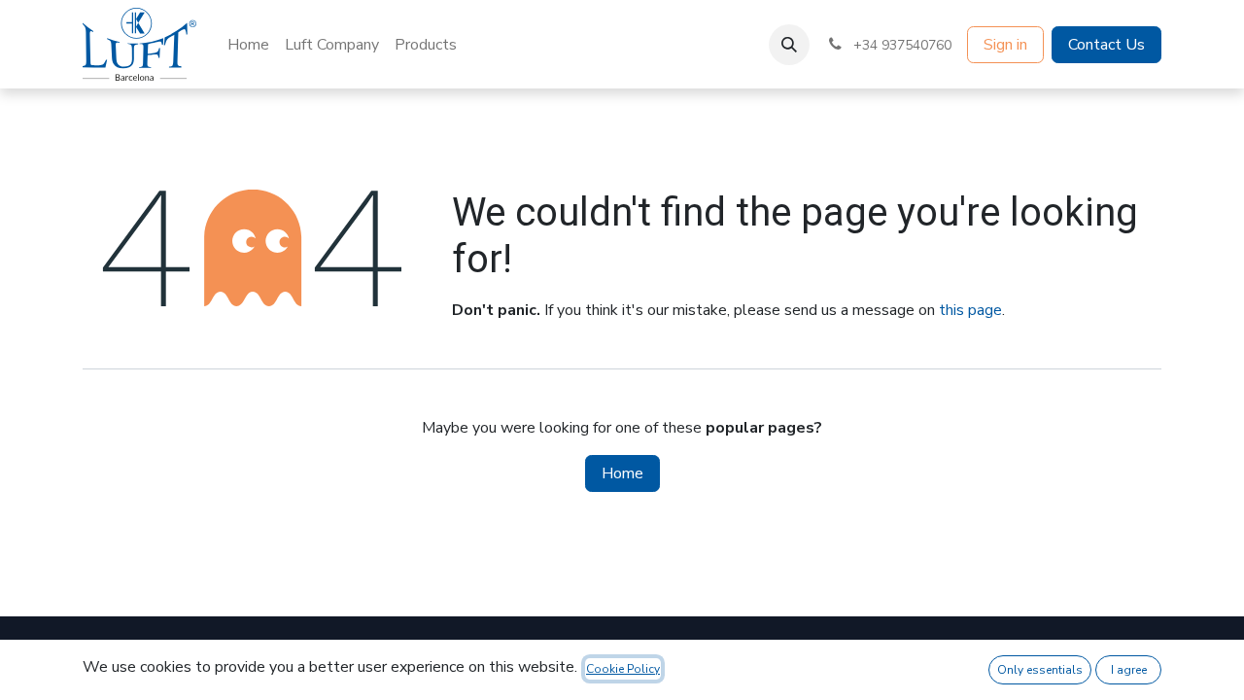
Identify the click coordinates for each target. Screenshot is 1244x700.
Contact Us (1106, 44)
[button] (789, 44)
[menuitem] (248, 44)
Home (622, 473)
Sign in (1005, 44)
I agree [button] (1129, 670)
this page (970, 310)
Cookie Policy (623, 669)
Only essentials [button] (1040, 670)
